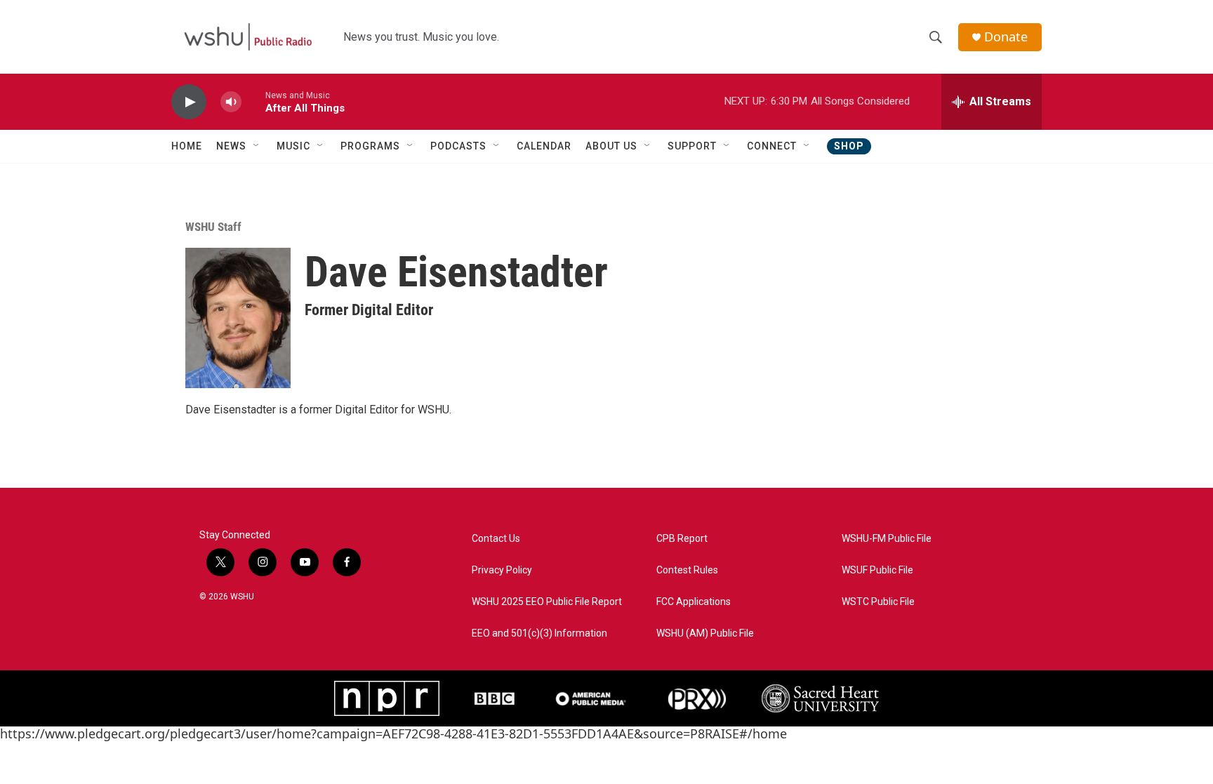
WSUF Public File (877, 570)
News (231, 146)
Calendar (544, 146)
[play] (189, 102)
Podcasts (458, 146)
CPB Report (682, 538)
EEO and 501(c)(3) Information (539, 633)
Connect (772, 146)
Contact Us (496, 538)
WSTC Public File (878, 602)
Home (186, 146)
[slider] (253, 101)
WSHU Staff (213, 227)
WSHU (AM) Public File (705, 633)
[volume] (231, 102)
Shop (849, 146)
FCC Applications (693, 602)
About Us (611, 146)
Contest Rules (687, 570)
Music (293, 146)
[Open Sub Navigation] (257, 146)
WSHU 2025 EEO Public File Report (547, 602)
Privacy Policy (502, 570)
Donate (1006, 36)
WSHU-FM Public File (887, 538)
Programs (370, 146)
